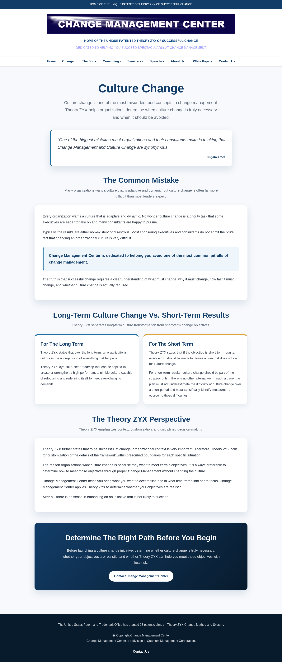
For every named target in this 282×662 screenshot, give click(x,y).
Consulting (111, 61)
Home (51, 61)
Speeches (157, 61)
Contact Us (227, 61)
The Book (89, 61)
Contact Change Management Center (141, 576)
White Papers (202, 61)
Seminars (134, 61)
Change (68, 61)
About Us (178, 61)
